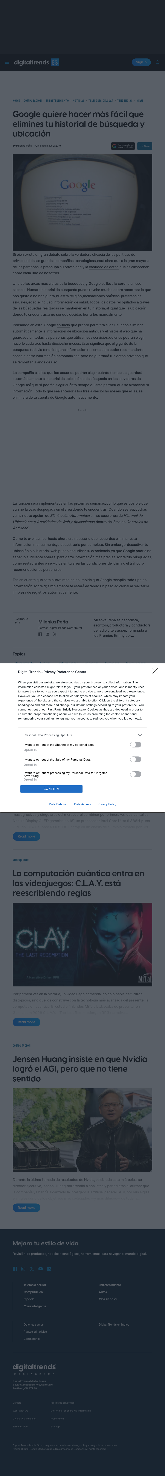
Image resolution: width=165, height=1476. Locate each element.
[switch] (135, 744)
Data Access (82, 804)
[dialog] (82, 738)
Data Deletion (58, 804)
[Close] (157, 672)
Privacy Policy (107, 804)
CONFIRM (52, 788)
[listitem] (82, 735)
